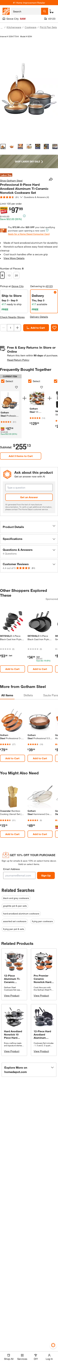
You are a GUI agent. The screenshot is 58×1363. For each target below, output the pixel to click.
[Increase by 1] (17, 327)
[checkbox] (30, 381)
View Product (11, 995)
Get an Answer (29, 497)
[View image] (3, 146)
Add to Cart (38, 327)
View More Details (14, 258)
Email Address (11, 868)
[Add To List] (54, 327)
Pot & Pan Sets (48, 27)
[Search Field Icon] (44, 11)
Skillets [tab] (28, 695)
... (1, 27)
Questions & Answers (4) (36, 197)
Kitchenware (14, 27)
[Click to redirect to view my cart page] (51, 11)
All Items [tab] (7, 695)
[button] (29, 527)
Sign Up (46, 875)
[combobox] (26, 11)
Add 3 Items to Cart (21, 455)
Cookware (30, 27)
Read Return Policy (18, 359)
